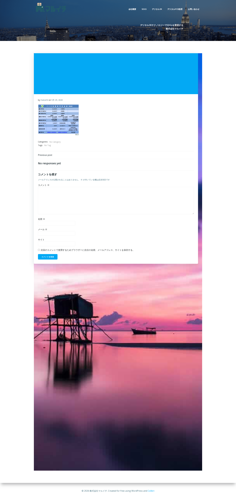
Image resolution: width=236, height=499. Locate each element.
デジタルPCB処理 (174, 9)
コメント (43, 185)
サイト (41, 239)
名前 (41, 219)
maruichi (44, 100)
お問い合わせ (193, 9)
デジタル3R (157, 9)
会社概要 (132, 9)
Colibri (151, 490)
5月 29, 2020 (57, 100)
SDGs (144, 9)
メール (42, 229)
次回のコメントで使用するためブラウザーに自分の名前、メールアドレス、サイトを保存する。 (88, 249)
